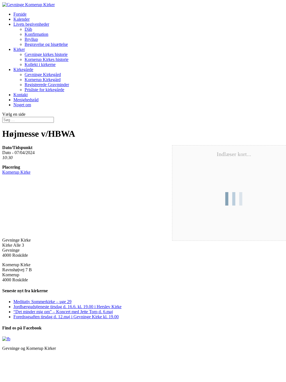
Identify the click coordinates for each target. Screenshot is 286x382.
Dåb (28, 29)
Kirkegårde (23, 69)
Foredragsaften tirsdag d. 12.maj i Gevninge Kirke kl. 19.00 (66, 316)
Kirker (19, 49)
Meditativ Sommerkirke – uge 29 (42, 301)
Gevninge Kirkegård (43, 74)
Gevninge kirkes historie (46, 54)
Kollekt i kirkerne (40, 64)
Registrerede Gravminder (47, 84)
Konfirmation (36, 34)
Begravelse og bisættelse (46, 44)
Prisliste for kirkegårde (44, 89)
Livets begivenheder (31, 24)
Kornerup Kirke (16, 172)
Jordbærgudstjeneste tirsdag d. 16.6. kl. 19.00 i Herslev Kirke (67, 306)
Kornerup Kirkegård (43, 79)
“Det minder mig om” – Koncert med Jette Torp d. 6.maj (63, 311)
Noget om (22, 104)
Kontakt (20, 94)
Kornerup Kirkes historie (46, 59)
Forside (20, 14)
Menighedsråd (26, 99)
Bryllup (31, 39)
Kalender (21, 19)
